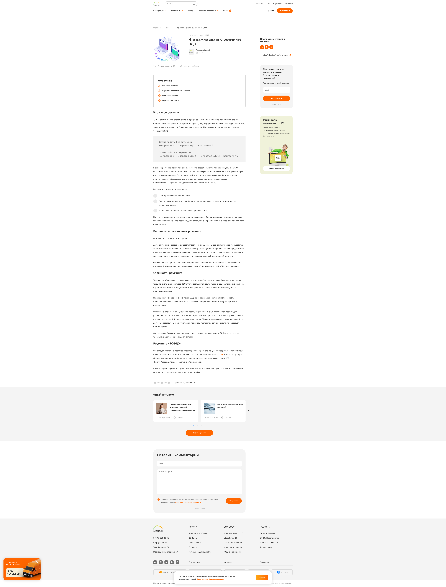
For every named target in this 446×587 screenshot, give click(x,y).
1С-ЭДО (220, 354)
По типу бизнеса (267, 533)
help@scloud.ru (160, 542)
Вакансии (264, 562)
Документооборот (191, 66)
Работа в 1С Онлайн (269, 542)
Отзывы (228, 562)
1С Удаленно (266, 547)
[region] (400, 544)
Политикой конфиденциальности (210, 579)
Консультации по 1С (233, 533)
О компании (194, 562)
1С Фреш (193, 538)
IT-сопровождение (233, 542)
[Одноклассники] (267, 47)
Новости (259, 4)
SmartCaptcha (199, 509)
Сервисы (193, 547)
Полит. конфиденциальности (166, 583)
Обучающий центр (233, 552)
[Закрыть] (37, 562)
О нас (268, 4)
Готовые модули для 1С (199, 552)
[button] (193, 425)
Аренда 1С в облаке (198, 533)
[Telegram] (271, 47)
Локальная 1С (195, 542)
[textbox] (399, 544)
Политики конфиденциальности (188, 502)
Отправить (234, 501)
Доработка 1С (230, 538)
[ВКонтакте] (262, 47)
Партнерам (277, 4)
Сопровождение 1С (233, 547)
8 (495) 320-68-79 (161, 538)
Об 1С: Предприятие (269, 538)
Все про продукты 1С (166, 66)
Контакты (289, 4)
